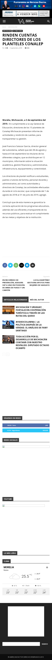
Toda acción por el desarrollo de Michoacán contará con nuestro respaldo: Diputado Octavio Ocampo (32, 342)
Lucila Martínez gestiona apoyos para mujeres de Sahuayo (38, 282)
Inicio (4, 27)
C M (6, 48)
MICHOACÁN (12, 27)
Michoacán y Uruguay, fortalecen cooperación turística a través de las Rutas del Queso (31, 311)
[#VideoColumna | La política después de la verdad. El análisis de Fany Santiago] (8, 324)
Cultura (6, 313)
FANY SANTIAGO (6, 327)
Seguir (45, 430)
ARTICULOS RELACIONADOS (15, 300)
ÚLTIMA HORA (17, 31)
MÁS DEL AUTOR (37, 300)
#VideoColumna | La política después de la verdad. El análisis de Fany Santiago (32, 326)
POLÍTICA (6, 342)
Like (46, 425)
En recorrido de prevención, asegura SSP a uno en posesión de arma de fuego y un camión (13, 285)
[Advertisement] (26, 100)
